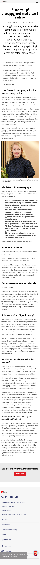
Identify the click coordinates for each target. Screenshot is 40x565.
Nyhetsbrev (5, 520)
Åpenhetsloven (6, 540)
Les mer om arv (8, 85)
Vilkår (3, 535)
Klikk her (20, 473)
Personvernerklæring (9, 530)
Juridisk (31, 22)
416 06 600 (11, 497)
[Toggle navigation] (37, 2)
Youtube (8, 551)
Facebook (8, 546)
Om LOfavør (5, 525)
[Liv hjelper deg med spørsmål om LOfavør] (36, 553)
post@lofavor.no (7, 506)
